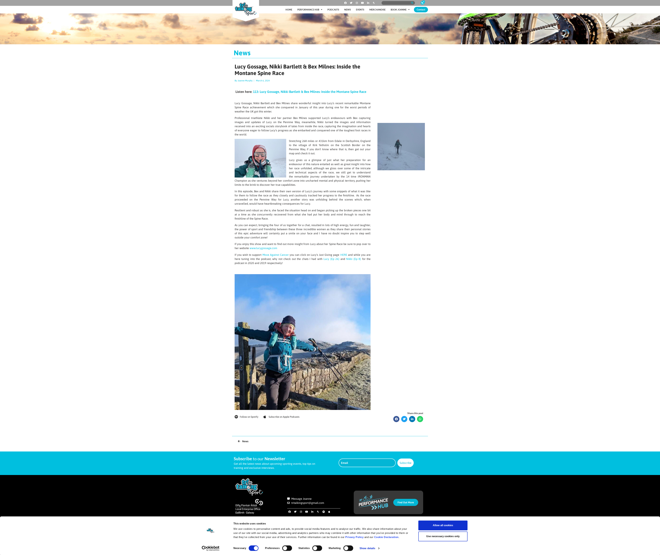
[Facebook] (345, 3)
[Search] (412, 3)
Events (360, 9)
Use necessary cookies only (443, 536)
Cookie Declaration (386, 537)
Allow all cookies (443, 525)
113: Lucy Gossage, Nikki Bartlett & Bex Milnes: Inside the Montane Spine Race (309, 92)
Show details (367, 548)
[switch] (287, 548)
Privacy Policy (354, 537)
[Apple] (329, 511)
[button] (396, 419)
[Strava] (373, 3)
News (347, 9)
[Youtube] (362, 3)
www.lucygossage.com (263, 248)
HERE (343, 254)
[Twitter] (351, 3)
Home (288, 9)
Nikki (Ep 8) (353, 258)
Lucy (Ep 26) (331, 258)
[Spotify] (323, 511)
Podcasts (333, 9)
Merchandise (377, 9)
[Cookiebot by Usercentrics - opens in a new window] (211, 548)
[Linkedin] (368, 3)
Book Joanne (398, 9)
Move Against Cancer (275, 254)
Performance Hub (308, 9)
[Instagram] (356, 3)
